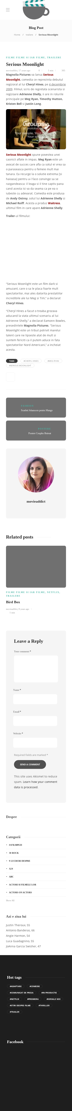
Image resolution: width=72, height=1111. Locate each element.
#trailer (14, 1011)
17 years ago (24, 70)
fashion (27, 406)
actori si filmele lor (22, 884)
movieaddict (11, 70)
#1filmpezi (15, 845)
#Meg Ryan (53, 360)
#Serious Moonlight (20, 365)
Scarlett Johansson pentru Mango (37, 410)
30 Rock (14, 853)
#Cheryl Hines (31, 360)
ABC (11, 876)
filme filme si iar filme (25, 57)
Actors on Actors (20, 892)
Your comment (22, 651)
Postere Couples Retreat (39, 433)
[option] (36, 579)
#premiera (33, 999)
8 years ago (24, 609)
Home (17, 34)
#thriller (44, 1005)
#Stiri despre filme (20, 1005)
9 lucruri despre (19, 861)
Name (17, 690)
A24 (11, 868)
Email (17, 711)
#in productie (49, 992)
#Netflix (14, 999)
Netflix (53, 592)
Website (18, 733)
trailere (29, 34)
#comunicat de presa (21, 992)
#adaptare (16, 986)
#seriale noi (53, 999)
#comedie (35, 986)
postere (44, 429)
